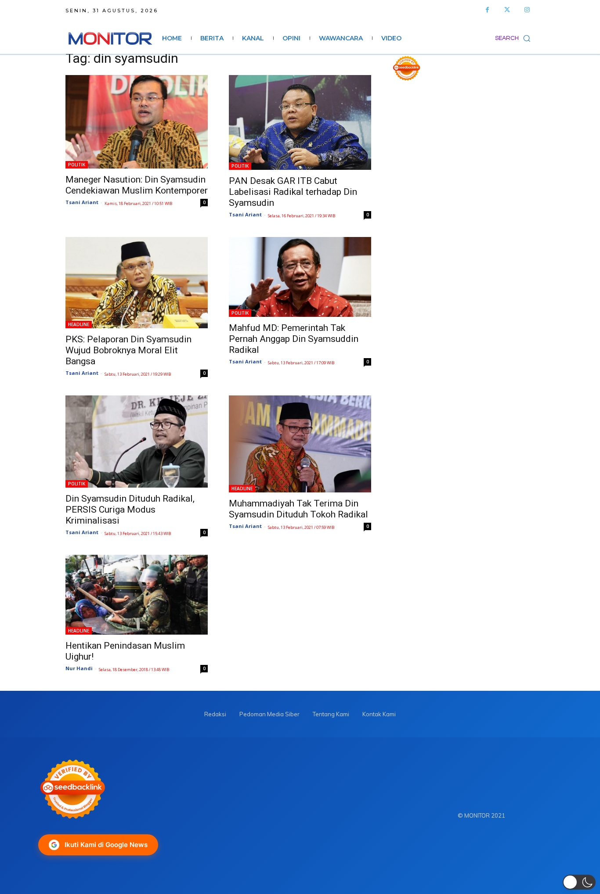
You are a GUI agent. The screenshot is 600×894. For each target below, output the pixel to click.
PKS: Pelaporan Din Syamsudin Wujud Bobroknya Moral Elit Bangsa (128, 350)
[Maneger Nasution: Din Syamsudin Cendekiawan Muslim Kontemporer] (136, 122)
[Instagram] (527, 10)
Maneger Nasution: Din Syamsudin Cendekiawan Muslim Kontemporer (136, 185)
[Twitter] (507, 10)
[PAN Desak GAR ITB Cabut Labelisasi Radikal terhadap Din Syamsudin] (300, 122)
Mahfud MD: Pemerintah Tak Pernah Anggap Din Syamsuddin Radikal (293, 339)
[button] (515, 38)
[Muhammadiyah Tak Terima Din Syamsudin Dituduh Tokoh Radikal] (300, 443)
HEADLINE (78, 324)
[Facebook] (487, 10)
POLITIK (76, 165)
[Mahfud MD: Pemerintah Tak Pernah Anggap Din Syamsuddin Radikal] (300, 277)
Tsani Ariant (81, 202)
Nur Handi (79, 668)
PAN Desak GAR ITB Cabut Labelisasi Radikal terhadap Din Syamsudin (293, 192)
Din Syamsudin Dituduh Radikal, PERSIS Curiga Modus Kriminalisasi (130, 509)
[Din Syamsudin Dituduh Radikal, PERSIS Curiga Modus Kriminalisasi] (136, 441)
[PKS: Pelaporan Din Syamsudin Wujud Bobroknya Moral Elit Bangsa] (136, 282)
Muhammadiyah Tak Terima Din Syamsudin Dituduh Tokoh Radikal (298, 509)
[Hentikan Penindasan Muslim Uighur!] (136, 595)
